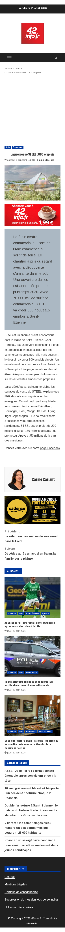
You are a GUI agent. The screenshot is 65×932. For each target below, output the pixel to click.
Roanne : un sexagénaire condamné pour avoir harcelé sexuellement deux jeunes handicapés (31, 845)
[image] (32, 214)
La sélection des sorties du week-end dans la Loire (31, 536)
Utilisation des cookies (19, 907)
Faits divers (31, 673)
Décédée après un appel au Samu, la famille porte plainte (30, 553)
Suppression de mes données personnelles (31, 899)
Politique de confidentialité (21, 892)
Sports (45, 614)
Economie (17, 147)
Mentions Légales (16, 884)
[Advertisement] (32, 108)
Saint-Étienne (32, 614)
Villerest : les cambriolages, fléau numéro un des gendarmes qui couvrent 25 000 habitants (28, 827)
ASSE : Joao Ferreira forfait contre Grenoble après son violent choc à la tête (32, 597)
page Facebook (50, 448)
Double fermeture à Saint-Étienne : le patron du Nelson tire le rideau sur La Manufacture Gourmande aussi (32, 715)
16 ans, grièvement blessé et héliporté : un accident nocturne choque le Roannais (32, 656)
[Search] (55, 57)
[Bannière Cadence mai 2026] (32, 509)
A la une (12, 614)
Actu (8, 147)
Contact (10, 876)
